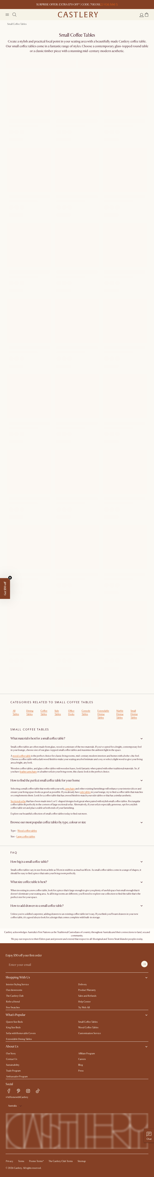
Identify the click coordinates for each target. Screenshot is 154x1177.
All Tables (16, 712)
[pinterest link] (18, 1091)
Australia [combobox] (12, 1105)
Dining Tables (29, 712)
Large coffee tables (25, 836)
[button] (146, 14)
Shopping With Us (18, 977)
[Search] (14, 14)
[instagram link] (28, 1091)
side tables (85, 792)
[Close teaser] (10, 578)
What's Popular (15, 1015)
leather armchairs (28, 771)
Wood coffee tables (27, 830)
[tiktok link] (37, 1091)
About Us (12, 1046)
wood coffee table (22, 755)
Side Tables (58, 712)
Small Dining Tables (134, 714)
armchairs (70, 788)
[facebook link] (9, 1091)
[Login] (141, 15)
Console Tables (86, 712)
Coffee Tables (44, 712)
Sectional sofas (18, 801)
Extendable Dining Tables (103, 714)
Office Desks (71, 712)
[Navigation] (7, 14)
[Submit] (144, 964)
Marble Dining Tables (119, 714)
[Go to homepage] (78, 14)
